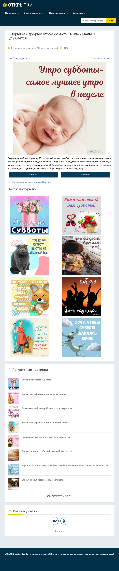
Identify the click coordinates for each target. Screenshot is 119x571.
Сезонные (78, 13)
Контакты (59, 531)
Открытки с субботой (48, 48)
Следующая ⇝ (100, 58)
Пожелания (11, 13)
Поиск (111, 20)
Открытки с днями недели (23, 48)
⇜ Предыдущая (20, 58)
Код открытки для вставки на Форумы (31, 182)
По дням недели (57, 13)
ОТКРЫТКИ (20, 4)
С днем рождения (33, 13)
